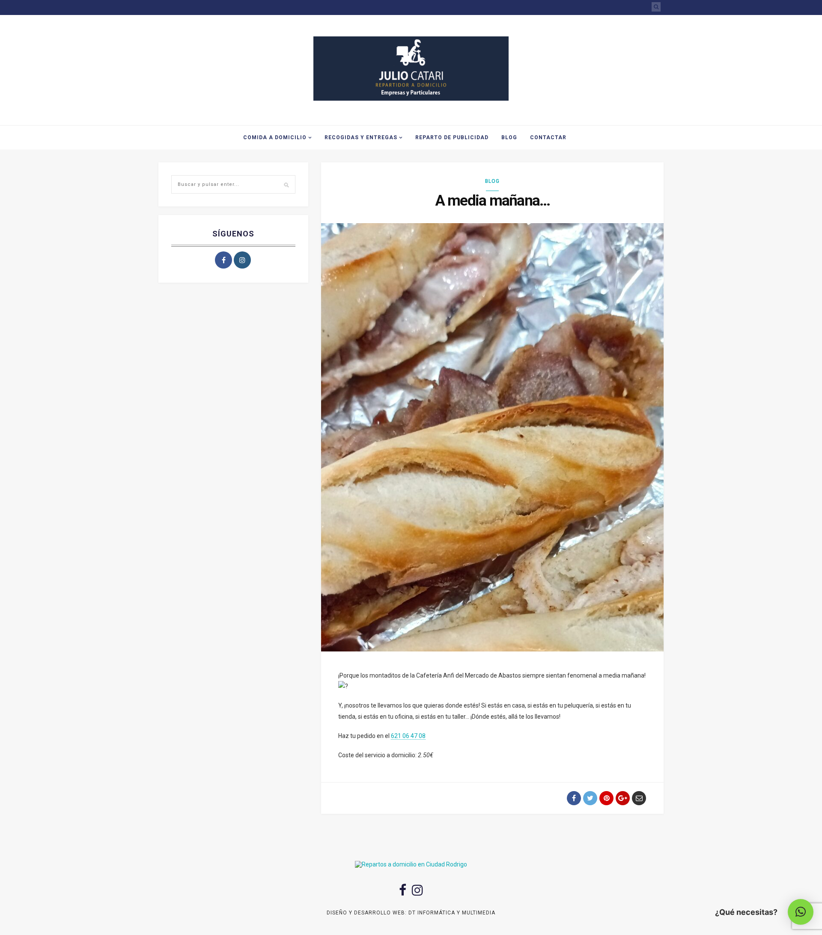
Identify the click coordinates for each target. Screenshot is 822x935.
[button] (800, 912)
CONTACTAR (548, 137)
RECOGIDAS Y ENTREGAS (361, 137)
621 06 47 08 (408, 735)
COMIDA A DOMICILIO (275, 137)
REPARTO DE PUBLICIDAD (451, 137)
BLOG (509, 137)
